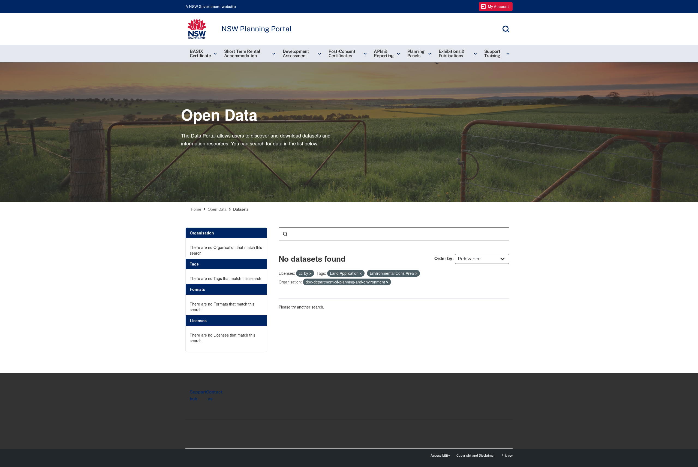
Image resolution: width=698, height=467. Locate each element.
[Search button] (285, 233)
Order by (443, 258)
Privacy (507, 455)
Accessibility (440, 455)
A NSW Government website (210, 6)
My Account (498, 6)
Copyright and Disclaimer (475, 455)
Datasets (240, 209)
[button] (202, 53)
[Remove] (310, 273)
